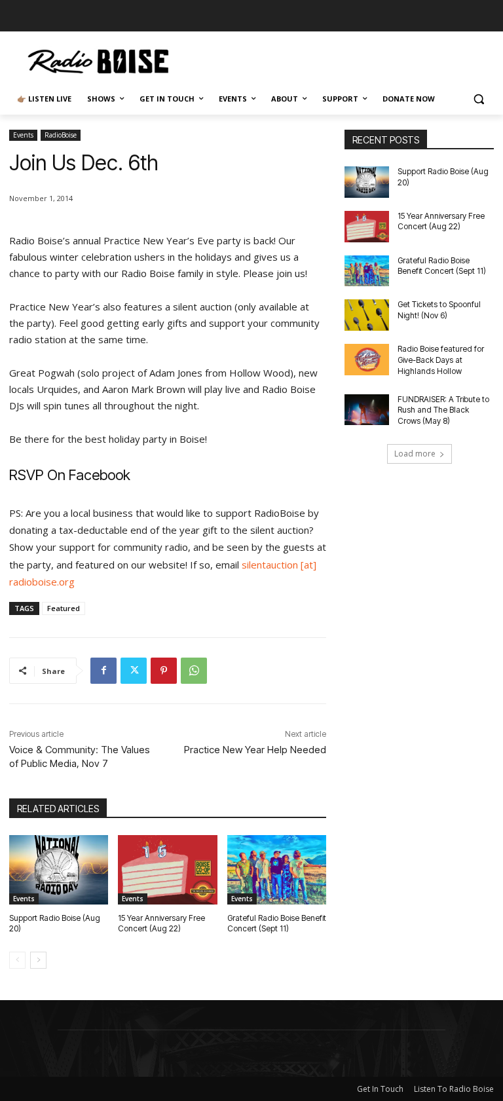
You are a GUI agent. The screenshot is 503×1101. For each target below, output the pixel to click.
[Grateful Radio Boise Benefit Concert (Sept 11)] (276, 870)
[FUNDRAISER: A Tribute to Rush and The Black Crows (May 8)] (367, 410)
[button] (478, 99)
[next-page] (38, 960)
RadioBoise (61, 135)
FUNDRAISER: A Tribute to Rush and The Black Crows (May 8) (443, 410)
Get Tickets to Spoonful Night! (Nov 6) (439, 309)
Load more (415, 453)
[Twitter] (134, 671)
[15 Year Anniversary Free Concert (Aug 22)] (167, 870)
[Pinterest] (164, 671)
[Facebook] (103, 671)
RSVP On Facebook (69, 474)
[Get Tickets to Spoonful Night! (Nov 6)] (367, 315)
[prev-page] (17, 960)
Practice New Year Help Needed (255, 749)
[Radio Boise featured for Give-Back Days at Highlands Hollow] (367, 359)
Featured (63, 608)
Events (23, 135)
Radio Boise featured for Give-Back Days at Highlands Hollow (441, 360)
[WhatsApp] (194, 671)
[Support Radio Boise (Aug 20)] (58, 870)
